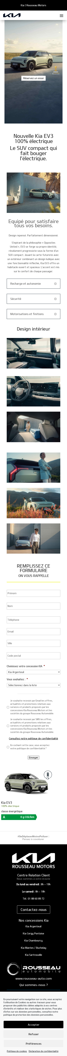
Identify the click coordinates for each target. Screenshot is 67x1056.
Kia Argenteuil (33, 926)
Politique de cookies (17, 1051)
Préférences (33, 1043)
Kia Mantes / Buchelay (33, 947)
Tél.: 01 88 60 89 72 (33, 898)
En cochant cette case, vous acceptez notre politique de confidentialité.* (29, 746)
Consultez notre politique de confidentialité (33, 738)
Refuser (34, 1034)
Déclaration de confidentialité (43, 1051)
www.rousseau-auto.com (33, 978)
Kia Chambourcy (33, 940)
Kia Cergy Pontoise (33, 933)
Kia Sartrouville (33, 954)
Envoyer (33, 757)
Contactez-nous (34, 909)
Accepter (33, 1024)
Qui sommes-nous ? (33, 985)
